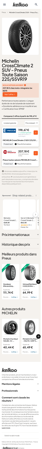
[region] (20, 281)
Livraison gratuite (10, 123)
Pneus (4, 12)
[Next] (38, 281)
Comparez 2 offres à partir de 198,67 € (20, 116)
